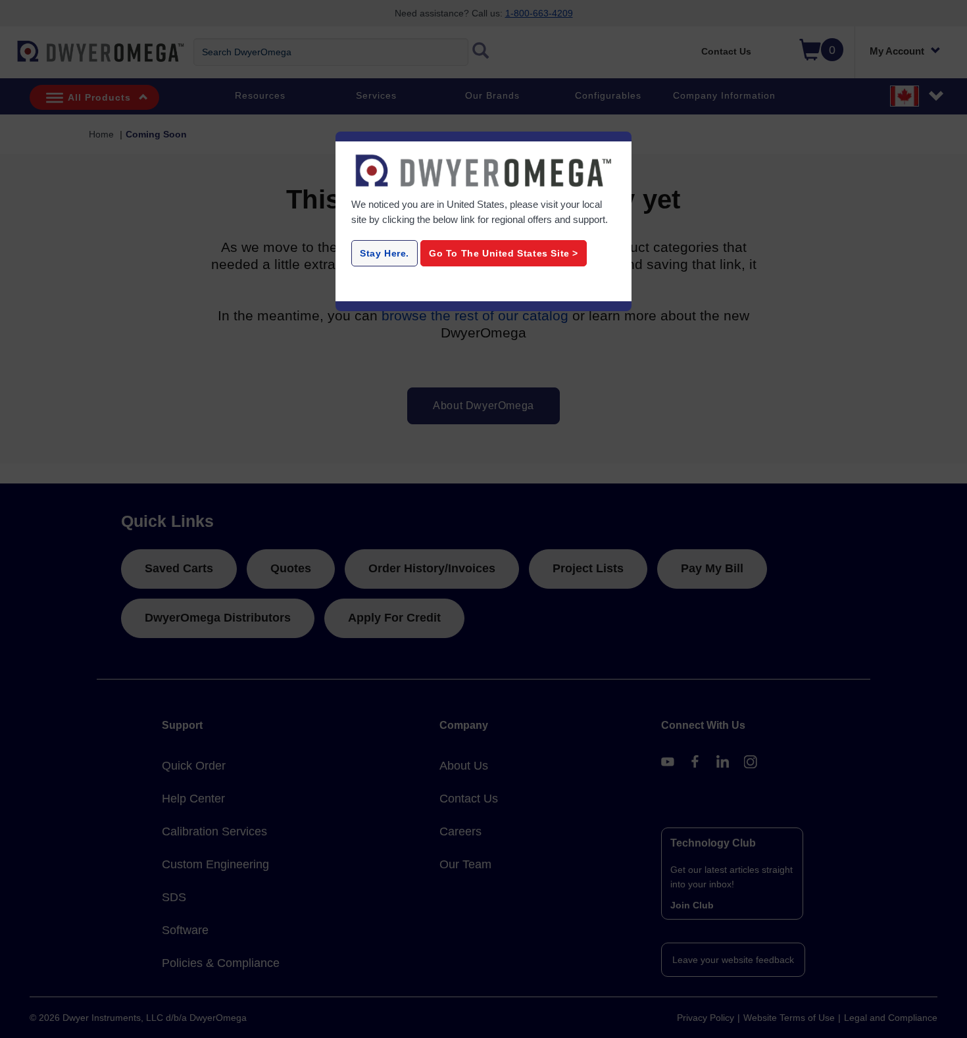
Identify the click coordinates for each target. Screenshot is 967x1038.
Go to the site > (503, 253)
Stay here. (384, 253)
